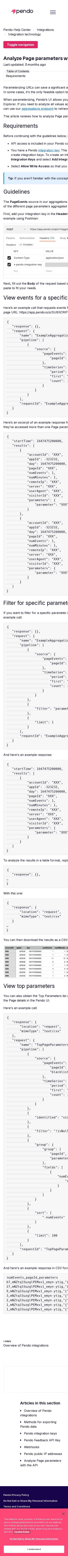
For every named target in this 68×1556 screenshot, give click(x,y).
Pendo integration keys (40, 1433)
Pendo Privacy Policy (16, 1495)
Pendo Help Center (17, 30)
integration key (48, 150)
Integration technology (24, 34)
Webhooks (31, 1447)
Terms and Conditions (16, 1506)
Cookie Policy (22, 1531)
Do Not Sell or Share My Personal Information (34, 1538)
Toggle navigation (20, 45)
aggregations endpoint (37, 109)
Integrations (45, 30)
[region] (34, 1532)
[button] (53, 12)
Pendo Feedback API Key (42, 1440)
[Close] (63, 1514)
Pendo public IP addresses (43, 1454)
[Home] (23, 11)
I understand (34, 1549)
